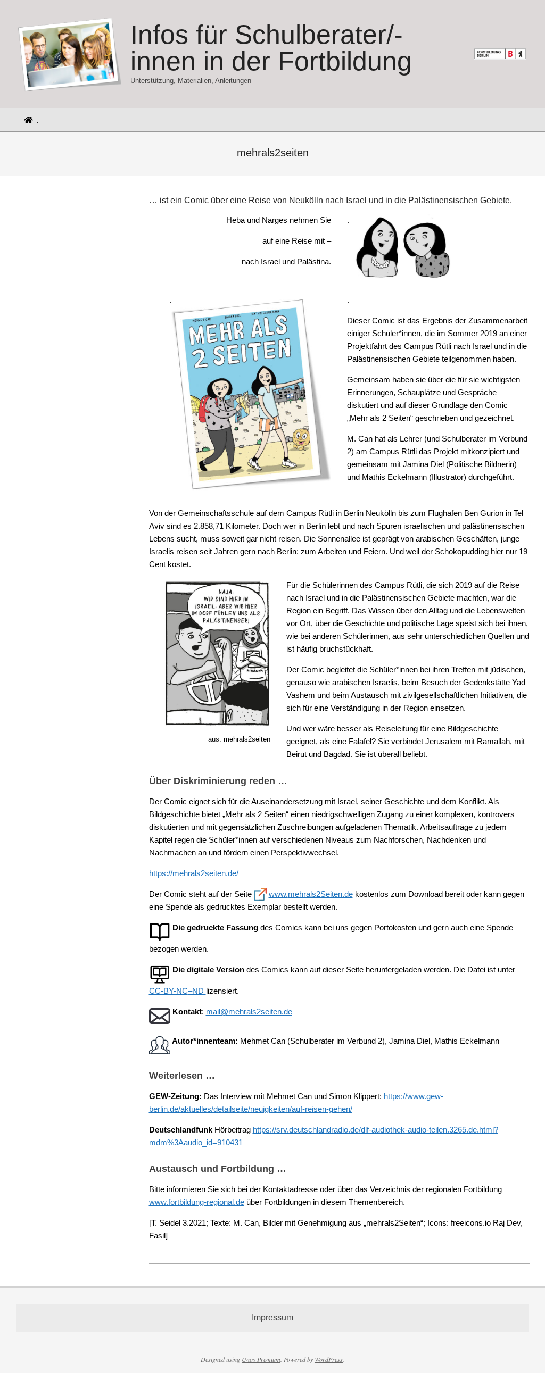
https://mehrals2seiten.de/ (193, 873)
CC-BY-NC (168, 990)
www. (278, 893)
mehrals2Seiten (315, 893)
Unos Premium (261, 1359)
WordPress (329, 1359)
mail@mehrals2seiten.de (249, 1011)
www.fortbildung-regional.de (196, 1201)
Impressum (272, 1317)
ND (199, 990)
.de (347, 893)
